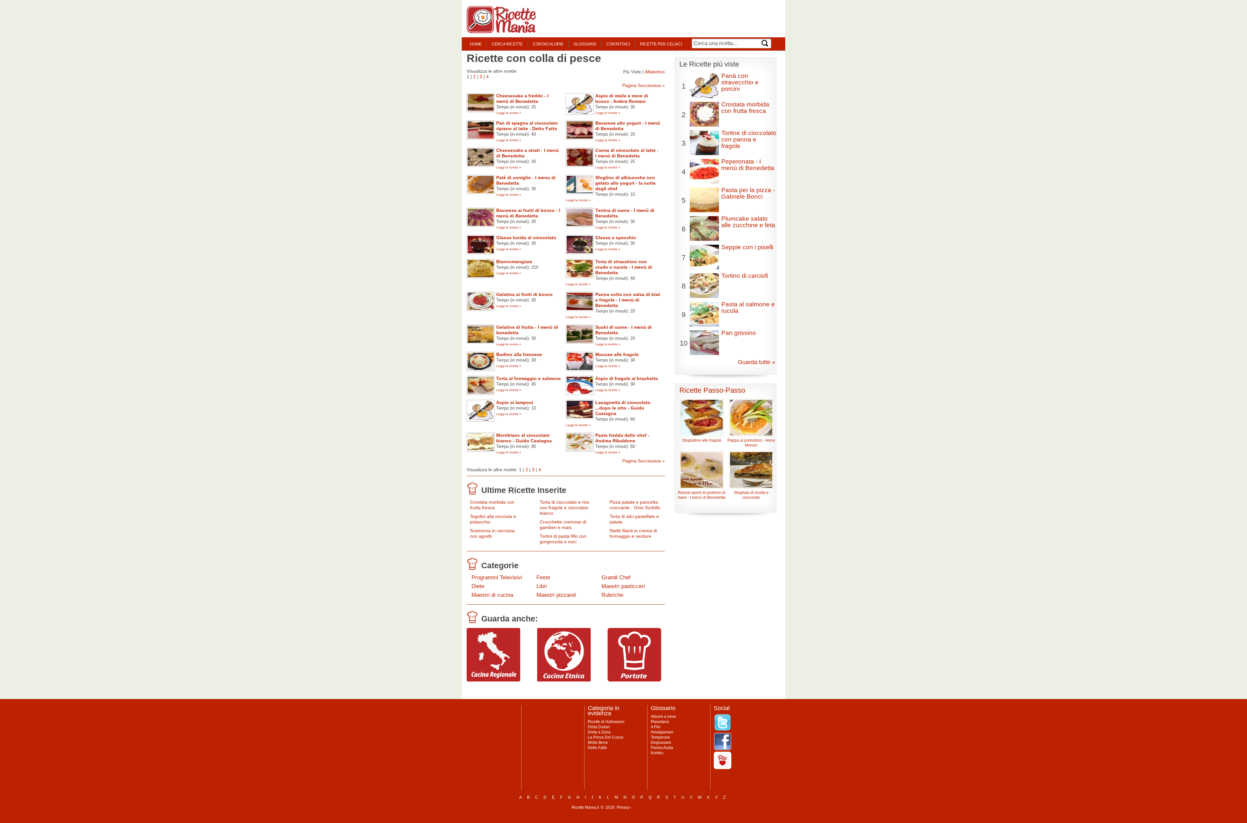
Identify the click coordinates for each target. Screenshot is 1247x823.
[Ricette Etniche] (564, 679)
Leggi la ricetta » (508, 113)
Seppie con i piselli (747, 247)
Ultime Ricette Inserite (523, 490)
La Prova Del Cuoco (606, 737)
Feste (543, 577)
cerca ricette (507, 44)
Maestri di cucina (492, 595)
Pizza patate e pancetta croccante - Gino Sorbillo (635, 504)
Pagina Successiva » (643, 85)
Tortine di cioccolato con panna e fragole (748, 139)
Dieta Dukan (599, 727)
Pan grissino (738, 332)
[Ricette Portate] (634, 679)
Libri (541, 586)
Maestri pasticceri (623, 586)
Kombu (657, 753)
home (476, 44)
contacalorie (548, 44)
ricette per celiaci (661, 44)
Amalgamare (662, 732)
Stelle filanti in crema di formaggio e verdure (633, 533)
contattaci (618, 44)
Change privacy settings (654, 807)
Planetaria (660, 721)
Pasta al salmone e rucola (748, 307)
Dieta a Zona (599, 732)
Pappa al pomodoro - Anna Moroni (751, 443)
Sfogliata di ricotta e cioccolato (751, 495)
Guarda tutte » (756, 362)
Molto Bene (598, 742)
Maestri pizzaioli (556, 595)
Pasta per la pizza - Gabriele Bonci (748, 193)
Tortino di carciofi (744, 275)
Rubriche (612, 595)
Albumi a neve (663, 716)
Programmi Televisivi (497, 577)
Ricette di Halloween (606, 721)
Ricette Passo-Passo (712, 390)
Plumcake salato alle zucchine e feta (748, 221)
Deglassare (661, 742)
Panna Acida (662, 747)
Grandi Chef (616, 577)
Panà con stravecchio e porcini (740, 82)
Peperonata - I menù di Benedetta (747, 164)
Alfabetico (655, 71)
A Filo (656, 727)
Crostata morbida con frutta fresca (492, 504)
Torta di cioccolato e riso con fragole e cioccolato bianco (564, 507)
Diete (478, 586)
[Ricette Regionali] (493, 679)
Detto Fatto (597, 747)
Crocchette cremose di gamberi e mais (563, 524)
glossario (584, 44)
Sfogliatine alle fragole (702, 440)
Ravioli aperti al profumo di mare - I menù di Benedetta (701, 495)
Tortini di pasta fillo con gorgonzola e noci (563, 539)
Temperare (660, 737)
